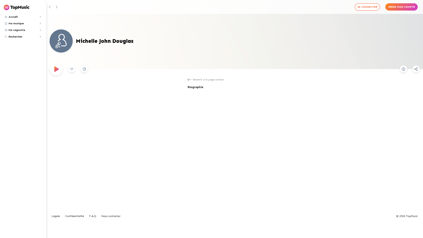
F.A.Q (92, 216)
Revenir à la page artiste (208, 79)
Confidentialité (74, 216)
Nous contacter (111, 216)
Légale (56, 216)
